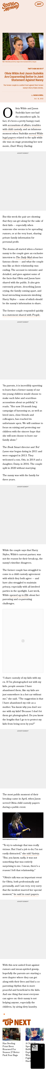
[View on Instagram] (23, 641)
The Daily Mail (24, 257)
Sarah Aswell (38, 95)
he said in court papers (26, 894)
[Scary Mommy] (10, 7)
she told (30, 853)
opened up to (19, 595)
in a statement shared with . (21, 315)
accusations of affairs (19, 125)
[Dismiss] (42, 1045)
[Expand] (33, 1045)
